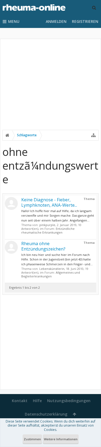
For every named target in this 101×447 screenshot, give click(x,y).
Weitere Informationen (61, 439)
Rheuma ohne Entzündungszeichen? (43, 246)
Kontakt (19, 400)
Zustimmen (32, 439)
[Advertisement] (50, 88)
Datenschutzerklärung (46, 414)
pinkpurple (47, 225)
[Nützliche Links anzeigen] (93, 135)
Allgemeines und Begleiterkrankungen (50, 274)
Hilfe (37, 400)
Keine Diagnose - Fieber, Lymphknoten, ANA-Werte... (49, 202)
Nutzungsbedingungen (68, 400)
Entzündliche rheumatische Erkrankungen (48, 230)
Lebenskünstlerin (51, 269)
